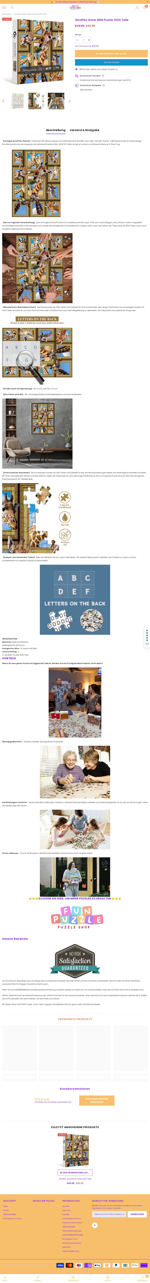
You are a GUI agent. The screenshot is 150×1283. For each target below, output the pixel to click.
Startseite (6, 14)
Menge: (78, 34)
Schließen (147, 2)
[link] (19, 1075)
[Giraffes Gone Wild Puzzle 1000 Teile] (75, 1150)
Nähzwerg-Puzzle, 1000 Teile (30, 1266)
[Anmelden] (137, 7)
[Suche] (12, 7)
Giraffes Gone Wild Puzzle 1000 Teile (75, 1179)
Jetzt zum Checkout (111, 62)
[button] (3, 101)
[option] (36, 52)
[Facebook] (95, 1225)
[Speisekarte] (4, 7)
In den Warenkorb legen (111, 53)
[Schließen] (56, 1260)
